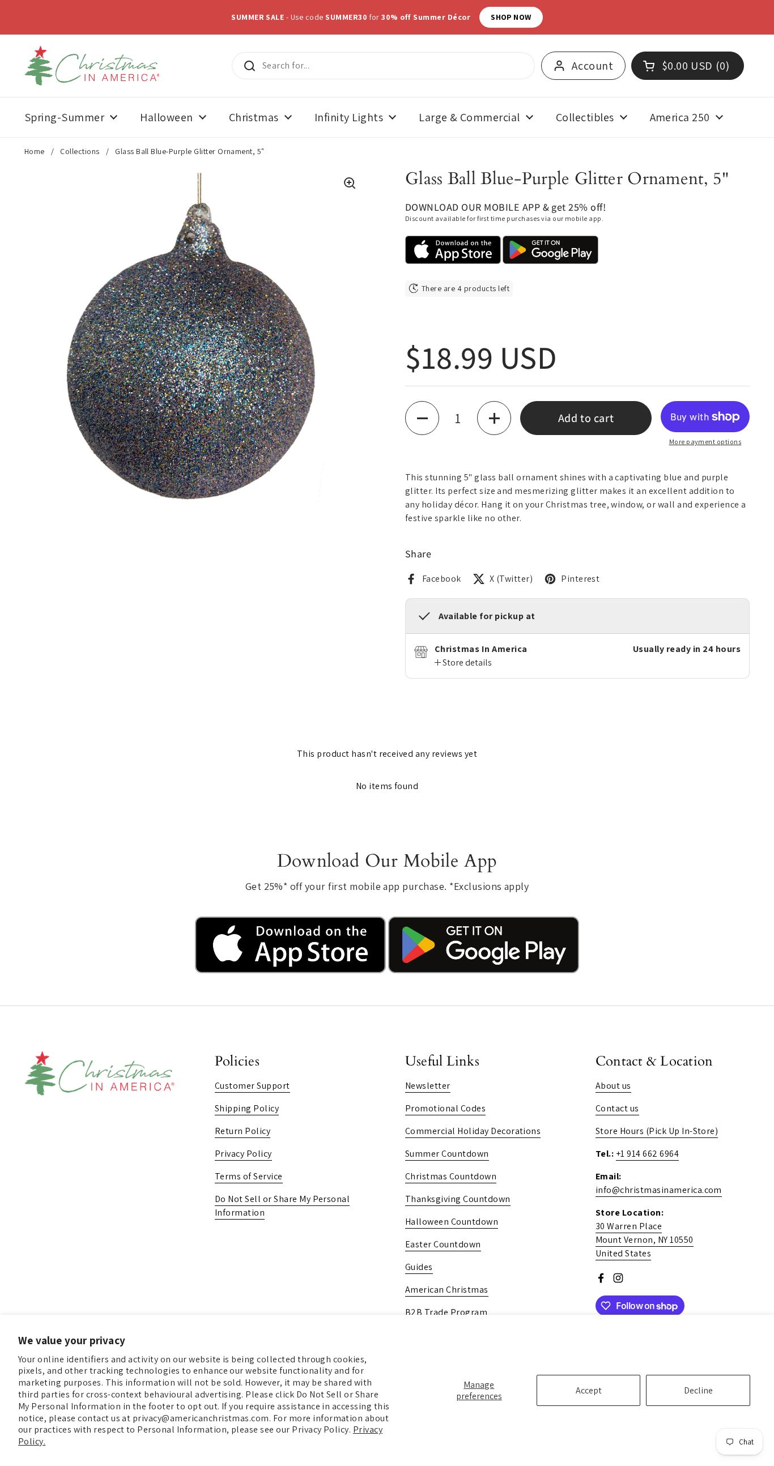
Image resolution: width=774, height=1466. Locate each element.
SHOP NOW (511, 17)
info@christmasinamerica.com (659, 1190)
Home (34, 151)
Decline (698, 1390)
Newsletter (427, 1086)
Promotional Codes (445, 1108)
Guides (419, 1267)
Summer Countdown (447, 1154)
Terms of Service (249, 1176)
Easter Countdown (443, 1244)
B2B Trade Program (446, 1312)
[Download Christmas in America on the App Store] (291, 970)
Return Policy (242, 1131)
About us (613, 1086)
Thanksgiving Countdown (458, 1199)
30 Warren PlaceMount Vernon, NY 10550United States (645, 1239)
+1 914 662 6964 (647, 1154)
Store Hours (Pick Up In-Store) (657, 1131)
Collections (79, 151)
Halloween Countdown (451, 1222)
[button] (422, 418)
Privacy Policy (243, 1154)
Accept (589, 1390)
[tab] (463, 663)
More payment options (705, 441)
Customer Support (252, 1086)
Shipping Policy (247, 1108)
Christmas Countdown (450, 1176)
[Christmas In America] (93, 66)
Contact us (617, 1108)
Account (592, 65)
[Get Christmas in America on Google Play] (483, 970)
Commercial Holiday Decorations (473, 1131)
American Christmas (446, 1289)
